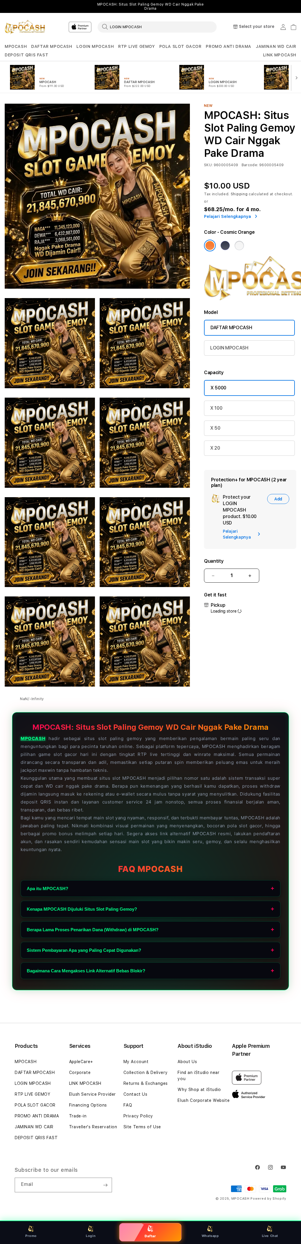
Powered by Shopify (268, 1199)
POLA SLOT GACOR (180, 46)
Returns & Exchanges (145, 1083)
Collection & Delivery (145, 1072)
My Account (136, 1061)
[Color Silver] (239, 245)
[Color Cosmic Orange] (210, 245)
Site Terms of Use (142, 1126)
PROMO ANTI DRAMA (228, 46)
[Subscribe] (105, 1185)
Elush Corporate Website (204, 1100)
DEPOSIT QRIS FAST (26, 55)
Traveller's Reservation (93, 1126)
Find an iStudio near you (198, 1075)
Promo (31, 1236)
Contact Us (135, 1094)
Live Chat (270, 1236)
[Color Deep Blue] (225, 245)
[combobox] (157, 26)
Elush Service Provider (92, 1094)
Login (91, 1236)
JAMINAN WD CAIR (276, 46)
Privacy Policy (138, 1116)
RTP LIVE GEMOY (136, 46)
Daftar (150, 1236)
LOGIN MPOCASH (95, 46)
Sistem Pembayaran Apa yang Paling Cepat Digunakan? (84, 950)
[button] (16, 46)
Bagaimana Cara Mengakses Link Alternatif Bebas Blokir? (86, 970)
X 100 (216, 408)
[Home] (25, 27)
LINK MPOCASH (279, 55)
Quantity (213, 561)
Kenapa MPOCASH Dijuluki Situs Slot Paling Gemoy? (82, 909)
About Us (187, 1061)
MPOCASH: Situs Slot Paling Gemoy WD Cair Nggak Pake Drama (150, 6)
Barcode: (250, 165)
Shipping (239, 194)
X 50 (215, 428)
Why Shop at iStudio (199, 1089)
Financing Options (88, 1105)
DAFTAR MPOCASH (51, 46)
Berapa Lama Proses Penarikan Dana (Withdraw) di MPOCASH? (92, 929)
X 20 (215, 448)
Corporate (80, 1072)
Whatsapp (210, 1236)
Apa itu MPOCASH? (47, 888)
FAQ (127, 1105)
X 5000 (218, 388)
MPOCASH (16, 46)
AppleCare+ (81, 1061)
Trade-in (78, 1116)
